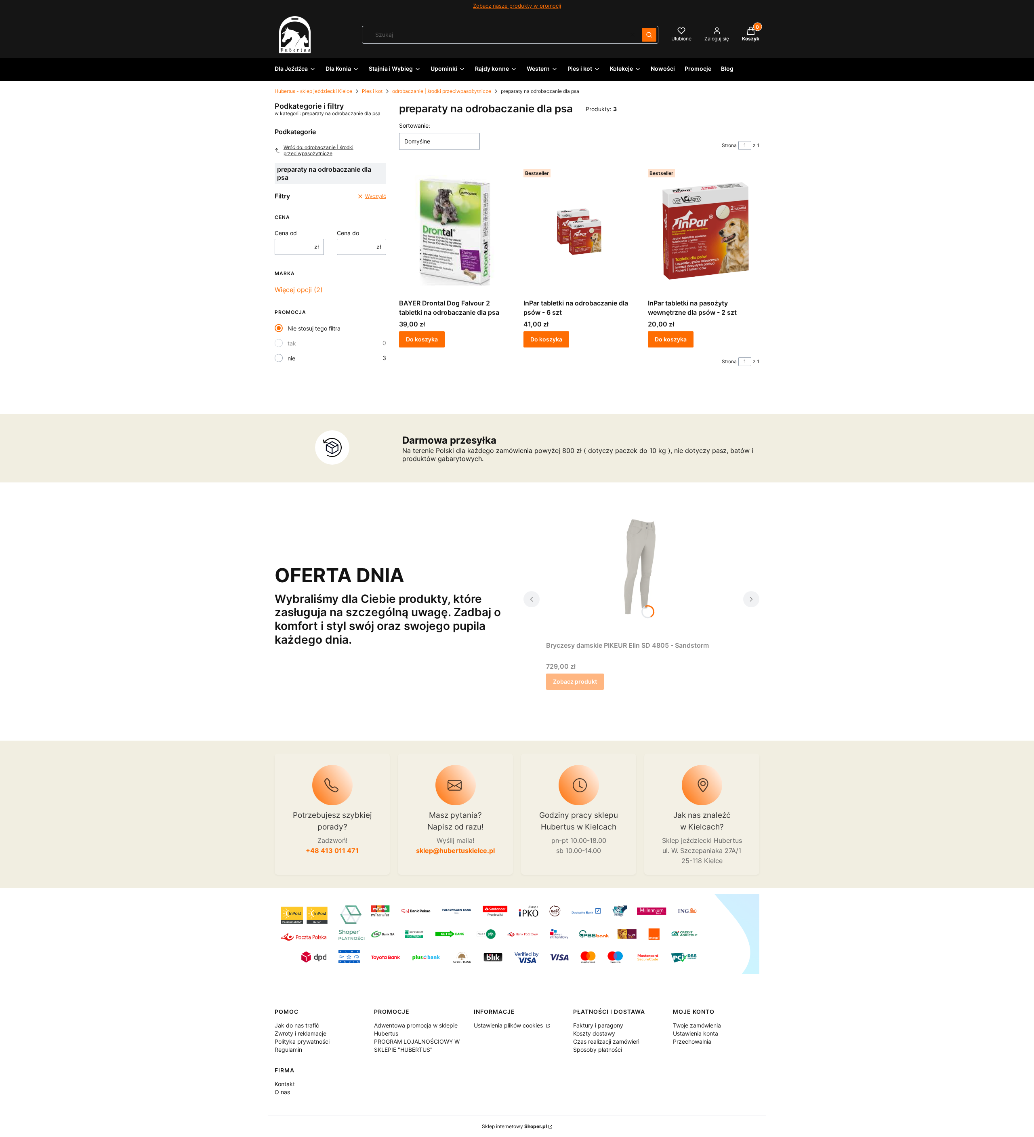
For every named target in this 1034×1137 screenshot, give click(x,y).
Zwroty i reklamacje (300, 1033)
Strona (729, 145)
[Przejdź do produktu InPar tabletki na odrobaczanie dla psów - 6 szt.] (579, 230)
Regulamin (288, 1049)
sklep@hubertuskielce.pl (455, 850)
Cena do (348, 233)
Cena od (286, 233)
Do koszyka (422, 339)
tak (292, 343)
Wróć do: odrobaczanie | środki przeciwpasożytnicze (318, 150)
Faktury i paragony (598, 1025)
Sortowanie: (414, 125)
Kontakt (285, 1083)
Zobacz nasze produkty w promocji (517, 5)
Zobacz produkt (575, 681)
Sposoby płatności (597, 1049)
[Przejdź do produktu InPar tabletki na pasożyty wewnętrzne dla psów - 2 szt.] (703, 230)
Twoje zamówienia (697, 1025)
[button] (649, 35)
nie (291, 358)
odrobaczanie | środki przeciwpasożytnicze (441, 91)
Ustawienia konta (695, 1033)
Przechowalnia (692, 1041)
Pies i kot (372, 91)
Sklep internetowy (514, 1126)
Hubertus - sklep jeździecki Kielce (313, 91)
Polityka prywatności (302, 1041)
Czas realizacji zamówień (606, 1041)
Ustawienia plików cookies (509, 1025)
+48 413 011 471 (332, 850)
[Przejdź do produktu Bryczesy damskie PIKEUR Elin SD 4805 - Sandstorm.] (641, 573)
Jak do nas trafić (297, 1025)
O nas (282, 1092)
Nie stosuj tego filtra (314, 328)
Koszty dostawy (594, 1033)
